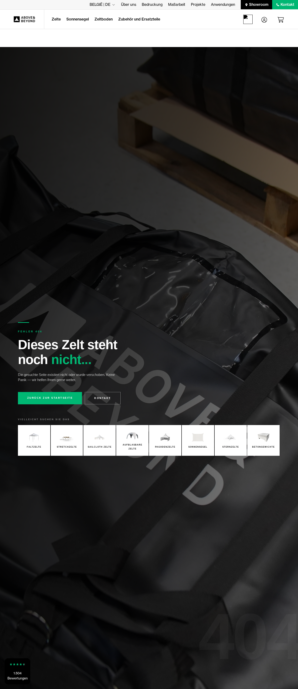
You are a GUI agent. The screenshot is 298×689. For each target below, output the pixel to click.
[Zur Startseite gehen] (22, 19)
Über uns (128, 4)
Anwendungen (223, 4)
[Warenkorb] (281, 19)
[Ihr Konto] (264, 19)
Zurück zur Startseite (50, 397)
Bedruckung (152, 4)
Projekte (198, 4)
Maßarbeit (176, 4)
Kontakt (287, 4)
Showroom (258, 4)
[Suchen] (248, 19)
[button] (17, 671)
